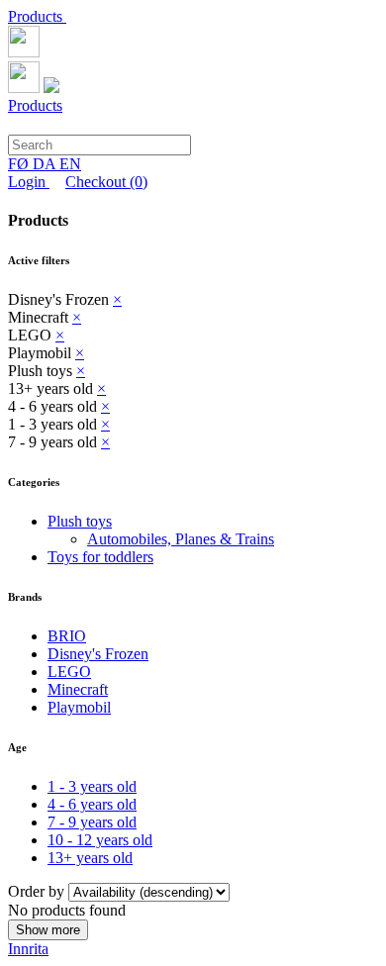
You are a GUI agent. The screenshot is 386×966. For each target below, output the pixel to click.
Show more (48, 929)
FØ (20, 163)
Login (28, 181)
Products (37, 16)
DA (46, 163)
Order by (38, 891)
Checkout (106, 181)
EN (70, 163)
